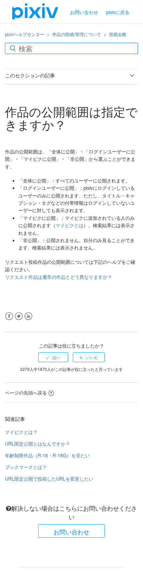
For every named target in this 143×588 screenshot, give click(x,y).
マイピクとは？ (21, 432)
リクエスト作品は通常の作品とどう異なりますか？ (58, 276)
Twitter (19, 316)
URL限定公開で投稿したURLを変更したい (49, 478)
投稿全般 (117, 34)
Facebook (9, 316)
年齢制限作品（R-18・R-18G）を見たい (47, 455)
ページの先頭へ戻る (26, 392)
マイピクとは (69, 225)
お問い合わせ (84, 12)
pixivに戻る (117, 12)
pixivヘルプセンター (24, 34)
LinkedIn (28, 316)
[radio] (53, 357)
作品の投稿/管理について (76, 34)
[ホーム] (35, 11)
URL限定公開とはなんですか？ (37, 443)
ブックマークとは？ (26, 467)
